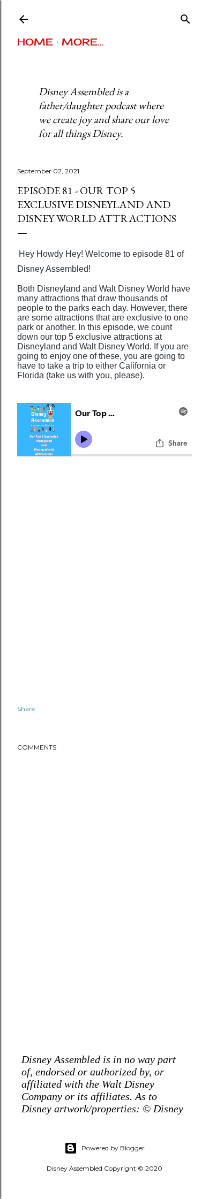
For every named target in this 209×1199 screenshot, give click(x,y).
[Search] (185, 16)
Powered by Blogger (113, 1148)
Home (35, 42)
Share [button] (26, 709)
